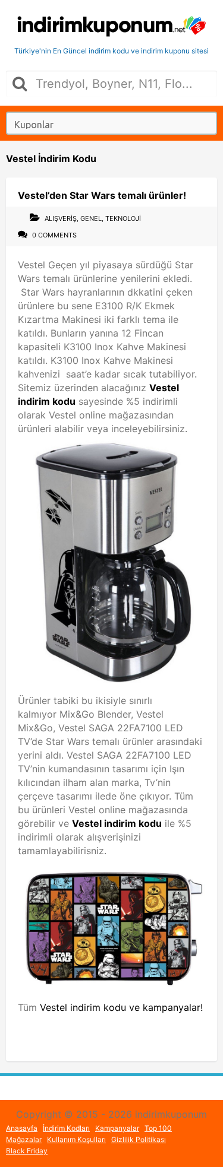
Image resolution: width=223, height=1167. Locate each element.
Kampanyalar (117, 1128)
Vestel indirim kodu (117, 823)
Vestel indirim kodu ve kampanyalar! (121, 1007)
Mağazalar (24, 1139)
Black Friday (27, 1150)
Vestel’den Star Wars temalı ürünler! (102, 195)
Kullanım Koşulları (76, 1139)
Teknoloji (123, 218)
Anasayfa (21, 1128)
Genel (91, 218)
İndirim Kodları (66, 1128)
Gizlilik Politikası (138, 1139)
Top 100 (158, 1128)
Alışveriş (61, 218)
